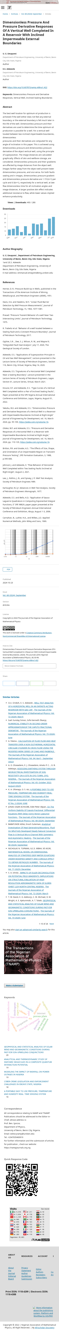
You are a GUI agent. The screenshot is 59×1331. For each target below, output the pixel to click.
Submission (26, 1279)
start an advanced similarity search (31, 929)
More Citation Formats (14, 666)
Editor (38, 1269)
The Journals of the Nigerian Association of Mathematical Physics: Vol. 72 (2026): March (31, 713)
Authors (39, 1272)
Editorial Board (12, 1277)
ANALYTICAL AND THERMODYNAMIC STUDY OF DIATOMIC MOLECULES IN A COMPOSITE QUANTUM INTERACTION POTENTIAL (28, 1062)
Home (5, 14)
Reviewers (40, 1274)
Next (52, 923)
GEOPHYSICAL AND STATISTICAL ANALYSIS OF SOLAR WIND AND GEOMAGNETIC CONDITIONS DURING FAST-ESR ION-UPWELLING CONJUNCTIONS (28, 1049)
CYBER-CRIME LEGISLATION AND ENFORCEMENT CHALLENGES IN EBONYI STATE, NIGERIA (26, 1083)
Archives (14, 14)
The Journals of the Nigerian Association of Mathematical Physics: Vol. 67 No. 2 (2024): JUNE (31, 800)
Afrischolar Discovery (44, 1327)
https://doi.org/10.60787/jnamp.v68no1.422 (27, 87)
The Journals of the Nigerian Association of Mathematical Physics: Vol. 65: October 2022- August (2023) (31, 782)
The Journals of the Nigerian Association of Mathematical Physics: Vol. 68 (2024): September (31, 841)
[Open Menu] (2, 7)
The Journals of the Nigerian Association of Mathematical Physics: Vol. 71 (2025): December (31, 866)
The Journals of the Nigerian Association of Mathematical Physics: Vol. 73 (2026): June (31, 734)
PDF (8, 569)
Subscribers (41, 1277)
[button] (9, 683)
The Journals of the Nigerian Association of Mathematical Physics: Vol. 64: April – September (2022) (30, 758)
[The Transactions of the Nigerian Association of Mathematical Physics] (28, 973)
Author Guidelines (26, 1274)
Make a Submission (14, 985)
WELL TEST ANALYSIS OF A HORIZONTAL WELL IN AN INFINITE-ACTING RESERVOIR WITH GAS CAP (31, 706)
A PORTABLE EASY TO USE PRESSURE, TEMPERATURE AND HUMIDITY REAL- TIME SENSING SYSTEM (31, 793)
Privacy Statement (26, 1269)
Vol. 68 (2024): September (31, 14)
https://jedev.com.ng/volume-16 (33, 422)
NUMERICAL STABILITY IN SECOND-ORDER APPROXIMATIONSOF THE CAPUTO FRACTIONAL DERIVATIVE (30, 727)
